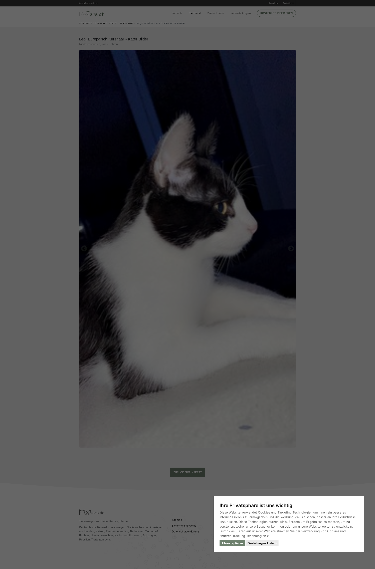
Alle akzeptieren (232, 543)
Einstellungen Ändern (262, 543)
